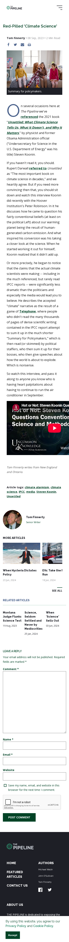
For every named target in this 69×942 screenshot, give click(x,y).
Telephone (27, 311)
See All (57, 590)
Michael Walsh (45, 869)
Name (8, 739)
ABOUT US (15, 905)
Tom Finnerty (45, 882)
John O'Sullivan (45, 876)
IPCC (22, 492)
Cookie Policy (43, 926)
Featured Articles (15, 874)
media (30, 492)
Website (8, 770)
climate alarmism (37, 487)
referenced (29, 117)
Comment (11, 669)
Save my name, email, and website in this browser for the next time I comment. (33, 788)
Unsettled (14, 496)
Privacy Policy (16, 926)
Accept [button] (12, 935)
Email (8, 754)
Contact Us (17, 885)
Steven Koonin (46, 492)
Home (11, 863)
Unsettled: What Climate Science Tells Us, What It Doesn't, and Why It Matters (34, 127)
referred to (38, 168)
